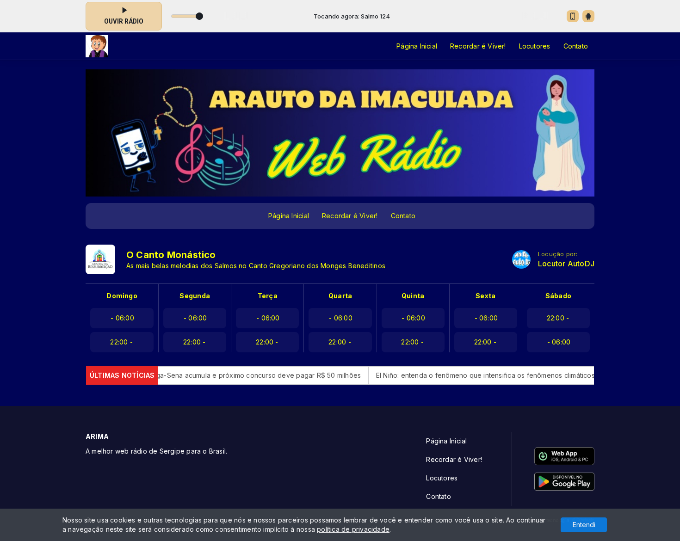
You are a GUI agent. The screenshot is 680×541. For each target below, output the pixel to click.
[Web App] (573, 16)
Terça (268, 296)
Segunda (194, 296)
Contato (575, 46)
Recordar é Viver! (478, 46)
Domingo (121, 296)
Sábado (558, 296)
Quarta (340, 296)
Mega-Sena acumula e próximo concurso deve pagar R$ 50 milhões (227, 375)
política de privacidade (353, 529)
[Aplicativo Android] (588, 16)
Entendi (584, 525)
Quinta (413, 296)
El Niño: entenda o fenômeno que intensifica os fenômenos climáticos (459, 375)
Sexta (485, 296)
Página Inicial (416, 46)
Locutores (534, 46)
